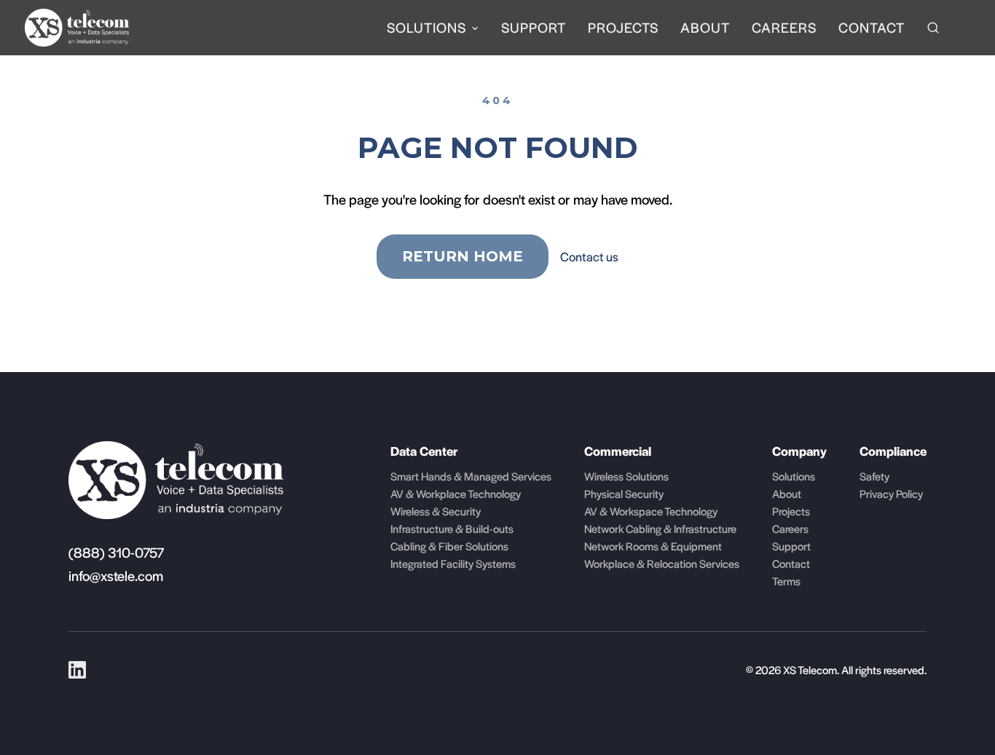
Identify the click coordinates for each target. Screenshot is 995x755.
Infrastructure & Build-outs (452, 528)
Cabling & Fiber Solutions (449, 545)
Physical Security (624, 493)
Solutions (426, 27)
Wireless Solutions (626, 475)
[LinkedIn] (77, 670)
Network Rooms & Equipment (653, 545)
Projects (623, 27)
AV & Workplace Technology (455, 493)
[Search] (933, 27)
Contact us (589, 256)
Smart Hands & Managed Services (470, 475)
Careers (784, 27)
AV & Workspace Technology (650, 510)
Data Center (423, 450)
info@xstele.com (115, 575)
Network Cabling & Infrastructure (660, 528)
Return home (462, 256)
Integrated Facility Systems (453, 563)
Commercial (617, 450)
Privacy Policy (891, 493)
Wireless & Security (435, 510)
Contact (871, 27)
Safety (874, 475)
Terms (786, 580)
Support (533, 27)
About (705, 27)
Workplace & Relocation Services (661, 563)
